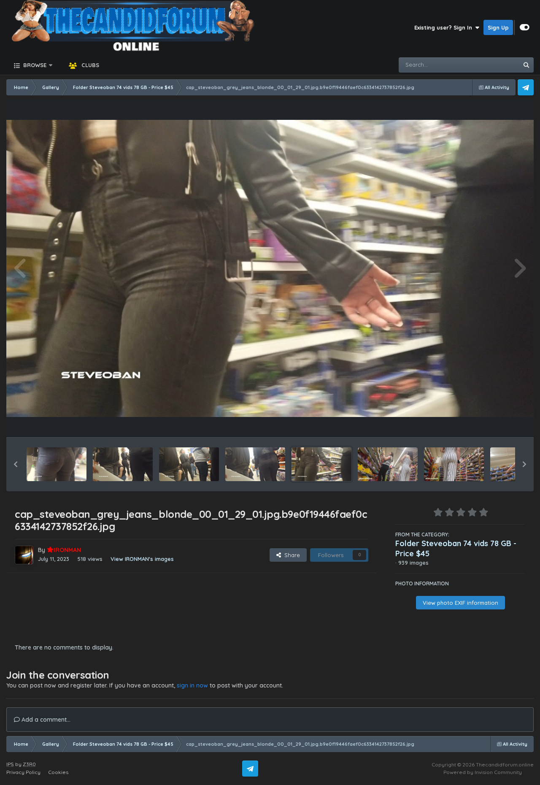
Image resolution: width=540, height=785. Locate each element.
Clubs (89, 65)
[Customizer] (525, 27)
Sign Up (498, 27)
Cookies (58, 772)
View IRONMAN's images (142, 558)
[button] (15, 464)
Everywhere (492, 65)
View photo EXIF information (460, 602)
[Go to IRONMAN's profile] (24, 555)
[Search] (526, 65)
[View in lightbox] (270, 268)
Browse (34, 65)
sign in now (192, 685)
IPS (10, 764)
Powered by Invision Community (482, 772)
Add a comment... (45, 719)
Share (290, 555)
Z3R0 (29, 764)
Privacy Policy (23, 772)
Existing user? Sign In (444, 27)
